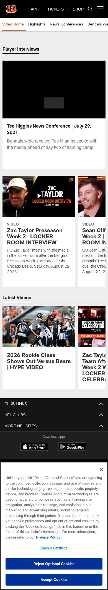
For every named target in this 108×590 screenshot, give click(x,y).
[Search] (90, 9)
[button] (54, 102)
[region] (54, 526)
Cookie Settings (54, 548)
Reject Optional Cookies (54, 563)
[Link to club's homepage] (11, 6)
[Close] (101, 470)
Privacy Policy (47, 537)
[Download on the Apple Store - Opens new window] (34, 447)
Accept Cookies (54, 579)
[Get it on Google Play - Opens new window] (72, 449)
